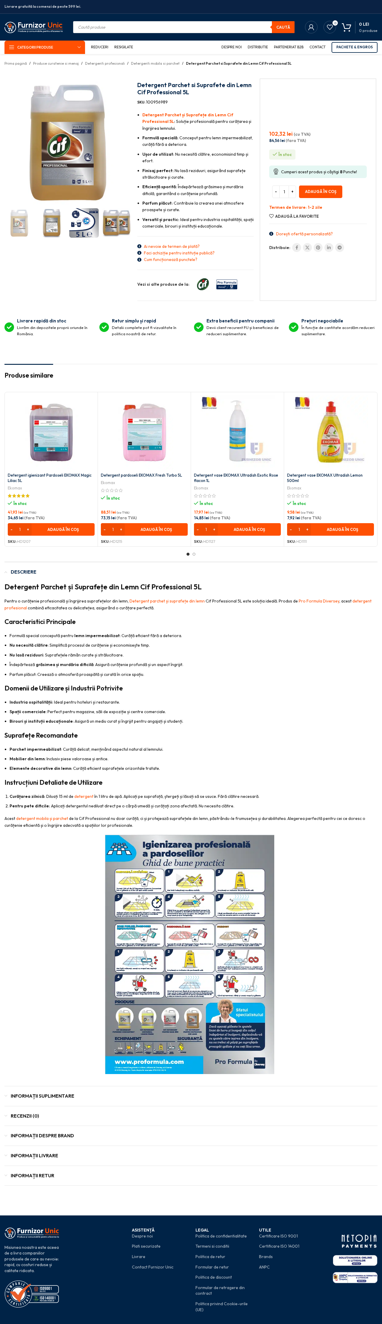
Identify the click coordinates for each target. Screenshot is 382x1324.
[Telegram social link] (339, 247)
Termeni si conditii (212, 1246)
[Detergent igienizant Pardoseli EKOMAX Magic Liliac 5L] (51, 432)
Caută (283, 27)
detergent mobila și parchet (42, 818)
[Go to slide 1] (188, 554)
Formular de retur (212, 1267)
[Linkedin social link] (328, 247)
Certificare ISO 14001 (279, 1246)
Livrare (138, 1256)
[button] (51, 529)
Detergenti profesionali (105, 63)
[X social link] (307, 247)
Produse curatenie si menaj (56, 63)
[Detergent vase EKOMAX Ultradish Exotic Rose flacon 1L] (237, 432)
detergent (83, 796)
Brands (266, 1256)
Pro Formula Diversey (319, 601)
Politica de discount (213, 1277)
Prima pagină (15, 63)
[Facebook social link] (296, 247)
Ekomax (15, 488)
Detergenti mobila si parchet (155, 63)
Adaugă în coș (320, 191)
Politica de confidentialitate (221, 1236)
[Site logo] (33, 26)
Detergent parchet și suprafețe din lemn (167, 601)
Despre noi (142, 1236)
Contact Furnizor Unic (152, 1267)
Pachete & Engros (354, 47)
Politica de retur (210, 1256)
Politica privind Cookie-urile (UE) (221, 1306)
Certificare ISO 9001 (278, 1236)
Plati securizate (146, 1246)
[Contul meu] (311, 27)
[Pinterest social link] (318, 247)
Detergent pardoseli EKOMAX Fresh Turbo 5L (141, 475)
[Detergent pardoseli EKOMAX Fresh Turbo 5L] (144, 432)
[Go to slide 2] (193, 554)
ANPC (264, 1267)
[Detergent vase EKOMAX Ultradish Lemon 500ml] (330, 432)
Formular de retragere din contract (220, 1290)
